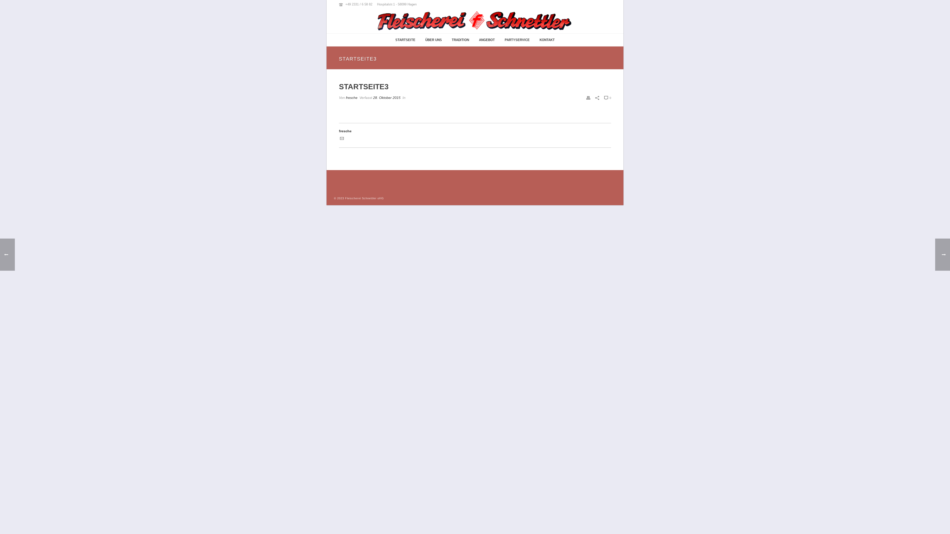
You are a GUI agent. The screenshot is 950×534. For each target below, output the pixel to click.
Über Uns (433, 40)
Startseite (405, 40)
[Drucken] (588, 98)
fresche (351, 98)
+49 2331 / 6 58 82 (358, 4)
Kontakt (547, 40)
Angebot (487, 40)
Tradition (460, 40)
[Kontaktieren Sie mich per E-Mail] (342, 139)
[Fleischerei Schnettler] (475, 21)
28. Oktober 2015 (387, 98)
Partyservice (517, 40)
